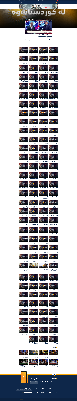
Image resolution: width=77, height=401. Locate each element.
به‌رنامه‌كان (34, 2)
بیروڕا (29, 2)
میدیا (31, 2)
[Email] (26, 40)
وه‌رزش (41, 2)
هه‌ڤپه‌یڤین (43, 388)
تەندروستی (47, 2)
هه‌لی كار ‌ (37, 393)
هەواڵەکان (53, 2)
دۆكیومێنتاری (38, 2)
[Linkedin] (32, 40)
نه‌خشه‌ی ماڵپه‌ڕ (36, 388)
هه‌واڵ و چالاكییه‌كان (42, 392)
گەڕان (22, 392)
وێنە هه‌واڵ (50, 392)
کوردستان (56, 388)
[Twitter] (33, 40)
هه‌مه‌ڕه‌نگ (44, 2)
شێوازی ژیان (50, 388)
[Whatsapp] (28, 40)
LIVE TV (21, 399)
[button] (19, 2)
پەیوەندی (37, 392)
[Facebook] (35, 40)
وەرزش (56, 393)
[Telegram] (30, 40)
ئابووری (50, 2)
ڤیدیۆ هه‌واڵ (49, 393)
